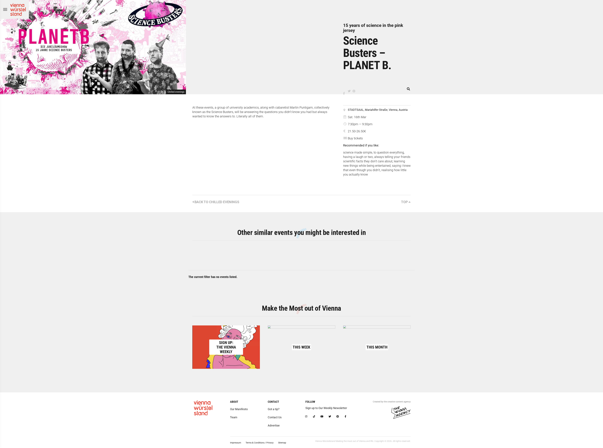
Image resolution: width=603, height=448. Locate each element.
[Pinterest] (337, 416)
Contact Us (275, 417)
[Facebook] (345, 416)
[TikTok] (314, 416)
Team (233, 417)
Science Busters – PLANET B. (367, 53)
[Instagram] (306, 416)
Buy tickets (355, 138)
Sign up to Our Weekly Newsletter (326, 408)
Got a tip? (274, 409)
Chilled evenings (176, 91)
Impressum (235, 442)
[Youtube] (322, 416)
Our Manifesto (239, 409)
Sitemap (282, 442)
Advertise (274, 425)
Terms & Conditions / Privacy (260, 442)
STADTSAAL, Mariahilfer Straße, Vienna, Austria (378, 109)
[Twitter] (330, 416)
